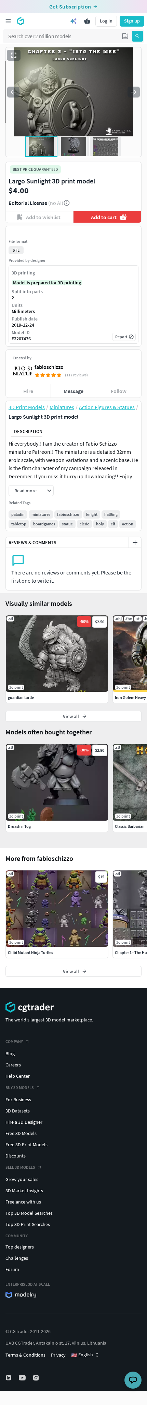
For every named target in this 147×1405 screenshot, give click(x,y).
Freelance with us (23, 1202)
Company (14, 1041)
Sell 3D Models (20, 1167)
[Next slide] (134, 92)
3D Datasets (17, 1111)
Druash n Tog (19, 826)
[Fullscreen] (14, 55)
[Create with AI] (73, 21)
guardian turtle (21, 697)
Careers (13, 1065)
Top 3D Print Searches (27, 1224)
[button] (125, 36)
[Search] (137, 36)
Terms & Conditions (25, 1355)
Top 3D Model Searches (29, 1213)
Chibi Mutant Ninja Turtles (30, 952)
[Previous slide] (13, 92)
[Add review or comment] (135, 542)
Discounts (15, 1156)
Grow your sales (21, 1179)
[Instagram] (36, 1377)
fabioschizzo (49, 366)
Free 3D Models (21, 1133)
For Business (18, 1099)
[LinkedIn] (9, 1378)
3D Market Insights (24, 1190)
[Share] (118, 231)
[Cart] (87, 21)
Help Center (17, 1076)
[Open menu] (8, 21)
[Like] (28, 231)
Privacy (58, 1355)
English (82, 1354)
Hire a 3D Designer (23, 1122)
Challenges (16, 1258)
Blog (10, 1053)
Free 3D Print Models (26, 1144)
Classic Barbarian (130, 826)
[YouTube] (23, 1378)
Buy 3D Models (19, 1087)
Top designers (19, 1247)
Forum (12, 1269)
